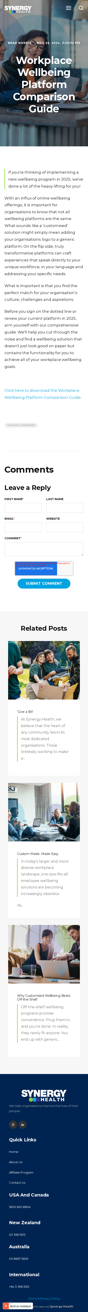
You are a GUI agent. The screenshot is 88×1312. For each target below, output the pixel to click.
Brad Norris (20, 43)
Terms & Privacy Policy (44, 1298)
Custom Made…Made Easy (37, 854)
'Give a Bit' (25, 712)
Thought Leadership (21, 425)
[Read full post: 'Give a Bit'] (44, 670)
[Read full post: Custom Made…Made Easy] (44, 812)
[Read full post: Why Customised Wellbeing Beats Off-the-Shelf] (44, 954)
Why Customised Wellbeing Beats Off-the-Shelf (43, 998)
